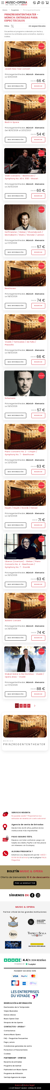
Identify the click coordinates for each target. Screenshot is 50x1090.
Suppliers (15, 10)
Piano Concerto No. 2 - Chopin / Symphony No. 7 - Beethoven (21, 453)
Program (7, 1073)
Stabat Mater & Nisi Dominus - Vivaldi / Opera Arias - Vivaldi (24, 675)
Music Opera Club (11, 1019)
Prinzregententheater (15, 74)
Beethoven (10, 288)
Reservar (38, 86)
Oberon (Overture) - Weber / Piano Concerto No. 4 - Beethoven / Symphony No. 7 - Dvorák (23, 564)
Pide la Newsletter (25, 883)
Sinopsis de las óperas (13, 1022)
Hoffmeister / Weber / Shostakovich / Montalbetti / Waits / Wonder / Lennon (24, 233)
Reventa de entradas (13, 1062)
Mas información (16, 86)
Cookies (7, 1054)
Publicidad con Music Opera (15, 1069)
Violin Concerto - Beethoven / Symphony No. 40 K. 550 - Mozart (21, 177)
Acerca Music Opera (12, 1034)
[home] (16, 3)
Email (25, 857)
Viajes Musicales (11, 1011)
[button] (42, 2)
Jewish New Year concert (17, 68)
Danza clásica (10, 1015)
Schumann (10, 398)
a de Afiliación (17, 1073)
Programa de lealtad (12, 1066)
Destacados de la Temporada (16, 1007)
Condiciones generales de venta (18, 1046)
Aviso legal (29, 1085)
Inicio (5, 10)
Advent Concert (13, 620)
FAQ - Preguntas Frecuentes (16, 1038)
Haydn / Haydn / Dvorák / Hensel (21, 507)
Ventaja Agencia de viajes (15, 1077)
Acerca (18, 1085)
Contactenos (9, 1031)
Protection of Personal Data (16, 1050)
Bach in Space (12, 122)
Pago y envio (9, 1042)
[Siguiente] (34, 706)
